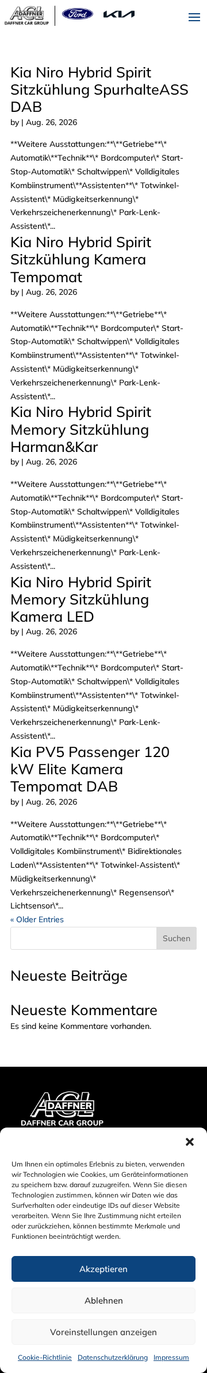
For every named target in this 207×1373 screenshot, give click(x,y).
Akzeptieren (103, 1268)
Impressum (171, 1357)
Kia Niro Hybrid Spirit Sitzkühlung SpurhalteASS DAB (99, 89)
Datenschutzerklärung (113, 1357)
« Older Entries (37, 919)
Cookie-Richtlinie (45, 1357)
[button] (189, 1142)
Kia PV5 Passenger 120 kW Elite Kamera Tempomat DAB (90, 769)
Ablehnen (104, 1300)
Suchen (176, 938)
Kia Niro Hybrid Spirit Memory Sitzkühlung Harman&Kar (80, 429)
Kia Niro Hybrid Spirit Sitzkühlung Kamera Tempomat (80, 259)
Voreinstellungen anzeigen (103, 1332)
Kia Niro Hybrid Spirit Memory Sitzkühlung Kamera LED (80, 599)
